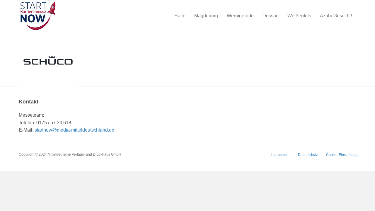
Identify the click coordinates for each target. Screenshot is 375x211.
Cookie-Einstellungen (343, 155)
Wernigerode (240, 15)
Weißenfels (299, 15)
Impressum (279, 155)
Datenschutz (308, 155)
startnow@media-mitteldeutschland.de (74, 129)
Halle (179, 15)
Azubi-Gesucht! (336, 15)
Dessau (270, 15)
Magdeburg (206, 15)
